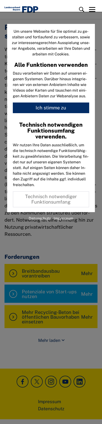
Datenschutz (40, 218)
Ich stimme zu (51, 108)
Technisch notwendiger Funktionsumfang (51, 199)
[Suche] (81, 9)
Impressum (63, 218)
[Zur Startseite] (21, 9)
